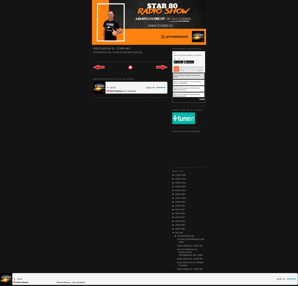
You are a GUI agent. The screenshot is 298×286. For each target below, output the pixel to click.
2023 (178, 187)
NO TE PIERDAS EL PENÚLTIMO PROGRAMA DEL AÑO (190, 252)
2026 (178, 175)
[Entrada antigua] (162, 69)
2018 (178, 206)
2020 (178, 198)
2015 (178, 217)
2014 (178, 221)
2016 (178, 213)
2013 (178, 225)
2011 (177, 233)
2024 (178, 183)
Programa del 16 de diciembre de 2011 (117, 52)
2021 (178, 194)
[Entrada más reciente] (99, 69)
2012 (178, 229)
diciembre (184, 236)
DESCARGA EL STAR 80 (190, 246)
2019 (178, 202)
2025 (178, 179)
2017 (178, 210)
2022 (178, 190)
